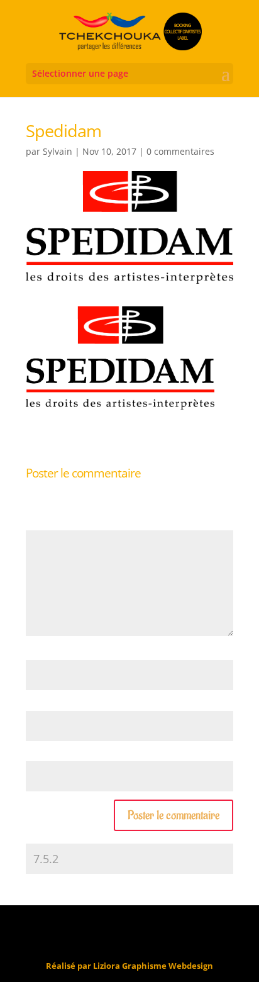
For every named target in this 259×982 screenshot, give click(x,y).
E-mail (40, 704)
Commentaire (55, 524)
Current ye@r (54, 836)
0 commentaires (180, 151)
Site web (41, 755)
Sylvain (57, 151)
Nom (38, 653)
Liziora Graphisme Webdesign (153, 965)
